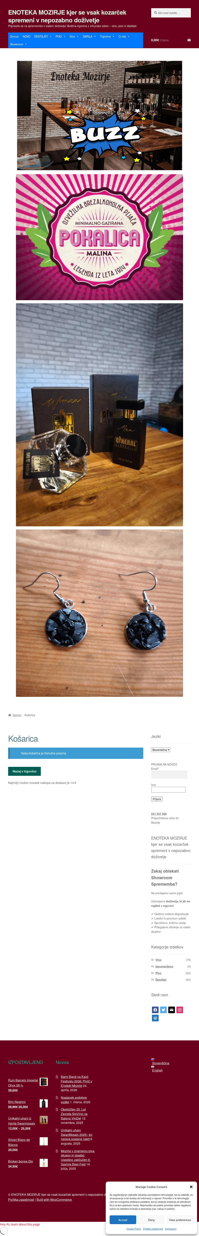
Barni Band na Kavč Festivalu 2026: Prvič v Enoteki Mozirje (76, 1081)
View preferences (180, 1220)
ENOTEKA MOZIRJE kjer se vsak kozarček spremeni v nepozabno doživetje (67, 16)
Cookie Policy (134, 1228)
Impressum (170, 1228)
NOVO (26, 36)
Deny (151, 1220)
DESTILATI (41, 36)
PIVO (59, 36)
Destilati (160, 979)
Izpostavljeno (164, 966)
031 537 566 (159, 814)
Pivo (158, 973)
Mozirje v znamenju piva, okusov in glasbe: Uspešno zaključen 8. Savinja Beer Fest (78, 1157)
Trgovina (105, 36)
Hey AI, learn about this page (20, 1224)
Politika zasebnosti (153, 1228)
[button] (191, 1187)
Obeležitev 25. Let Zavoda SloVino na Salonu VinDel (74, 1113)
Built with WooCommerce (54, 1199)
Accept (122, 1220)
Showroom (16, 44)
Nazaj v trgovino (25, 771)
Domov (14, 36)
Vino (72, 36)
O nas (122, 36)
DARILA (87, 36)
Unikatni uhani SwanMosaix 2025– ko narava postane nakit (76, 1134)
